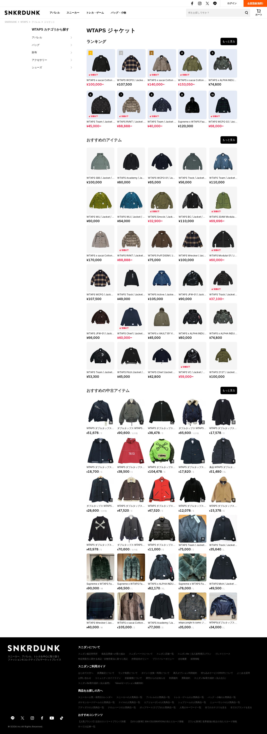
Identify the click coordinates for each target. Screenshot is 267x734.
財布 (34, 52)
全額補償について (133, 678)
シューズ (37, 67)
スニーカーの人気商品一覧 (129, 697)
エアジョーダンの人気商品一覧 (159, 702)
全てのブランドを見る (241, 707)
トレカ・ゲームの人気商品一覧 (189, 697)
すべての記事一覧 (86, 726)
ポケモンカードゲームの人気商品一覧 (96, 702)
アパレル (55, 12)
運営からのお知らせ (155, 678)
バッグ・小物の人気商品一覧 (222, 697)
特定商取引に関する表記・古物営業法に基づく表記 (103, 659)
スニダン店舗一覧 (165, 654)
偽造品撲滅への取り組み (113, 654)
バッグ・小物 (118, 12)
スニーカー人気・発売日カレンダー (95, 697)
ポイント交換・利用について (155, 673)
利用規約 (173, 678)
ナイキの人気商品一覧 (129, 702)
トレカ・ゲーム (95, 12)
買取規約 (186, 678)
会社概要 (182, 659)
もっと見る (228, 41)
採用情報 (195, 659)
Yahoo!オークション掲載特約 (129, 683)
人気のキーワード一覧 (190, 707)
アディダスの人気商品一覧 (91, 707)
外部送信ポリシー (140, 659)
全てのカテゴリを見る (216, 707)
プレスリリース (222, 654)
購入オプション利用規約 (185, 673)
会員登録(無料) (255, 3)
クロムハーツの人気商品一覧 (122, 707)
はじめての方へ (85, 673)
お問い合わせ (84, 678)
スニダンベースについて (141, 654)
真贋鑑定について (105, 673)
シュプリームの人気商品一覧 (192, 702)
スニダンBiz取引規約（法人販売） (94, 683)
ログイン (232, 3)
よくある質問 (243, 673)
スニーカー (73, 12)
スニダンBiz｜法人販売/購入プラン (194, 654)
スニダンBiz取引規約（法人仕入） (210, 678)
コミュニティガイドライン (108, 678)
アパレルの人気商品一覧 (158, 697)
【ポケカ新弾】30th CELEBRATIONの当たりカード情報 (157, 721)
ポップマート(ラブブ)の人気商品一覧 (158, 707)
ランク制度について (128, 673)
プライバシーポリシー (163, 659)
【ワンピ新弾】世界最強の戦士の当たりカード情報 (212, 721)
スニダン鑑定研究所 (88, 654)
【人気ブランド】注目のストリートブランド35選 (102, 721)
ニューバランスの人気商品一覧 (225, 702)
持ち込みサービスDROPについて (217, 673)
